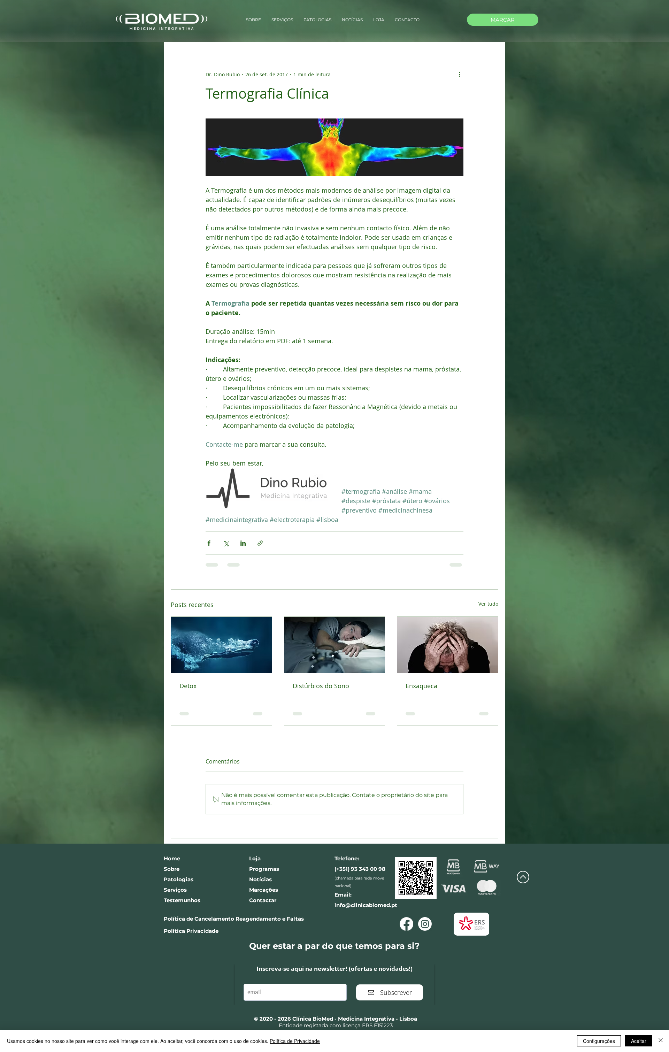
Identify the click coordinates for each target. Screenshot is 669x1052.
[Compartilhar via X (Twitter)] (226, 543)
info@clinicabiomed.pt (365, 900)
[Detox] (221, 645)
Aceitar (638, 1040)
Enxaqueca (421, 686)
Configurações (599, 1040)
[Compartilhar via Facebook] (209, 543)
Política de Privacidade (295, 1040)
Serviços (175, 885)
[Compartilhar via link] (260, 543)
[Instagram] (425, 919)
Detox (188, 686)
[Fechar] (660, 1040)
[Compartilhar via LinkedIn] (243, 543)
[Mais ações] (459, 74)
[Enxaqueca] (447, 645)
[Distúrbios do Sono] (334, 645)
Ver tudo (488, 603)
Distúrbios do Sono (321, 686)
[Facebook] (406, 919)
